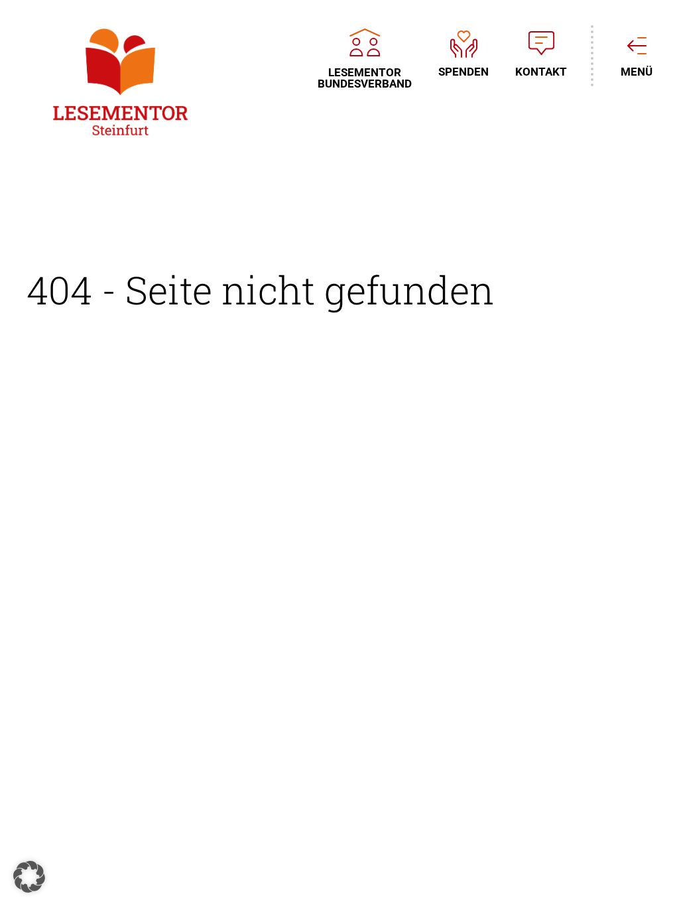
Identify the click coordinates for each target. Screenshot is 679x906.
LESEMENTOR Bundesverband (365, 78)
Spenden (463, 71)
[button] (29, 877)
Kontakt (541, 71)
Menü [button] (636, 71)
